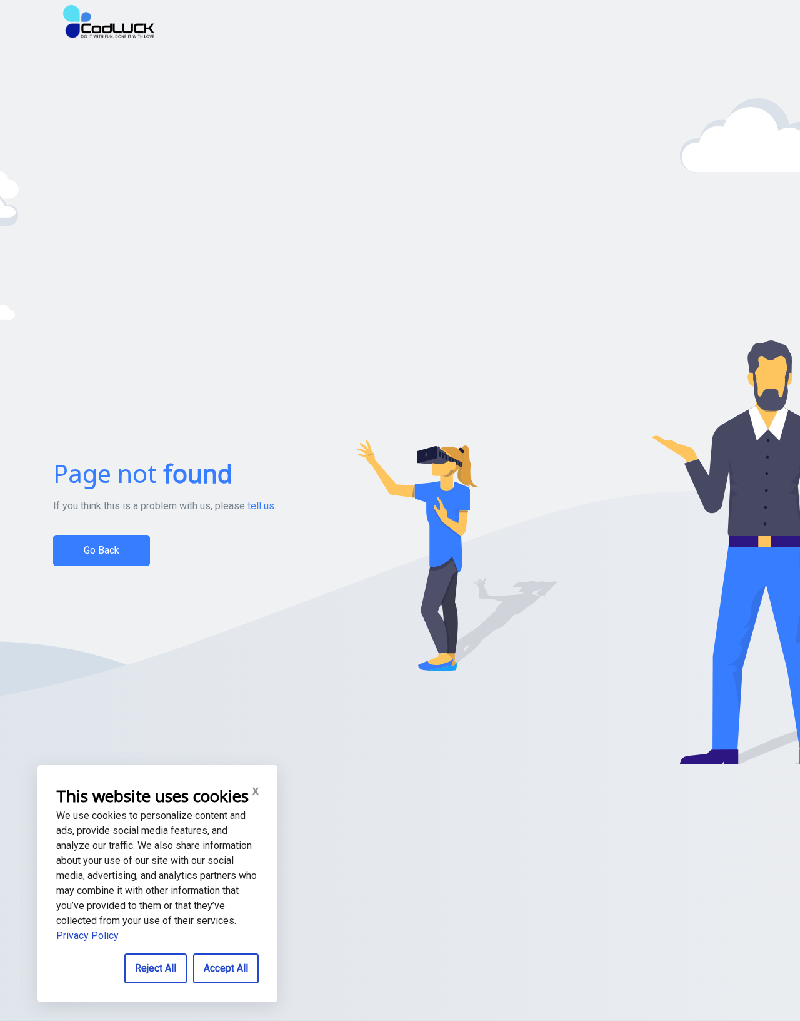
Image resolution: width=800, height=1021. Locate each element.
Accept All (226, 968)
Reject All (155, 968)
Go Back (101, 550)
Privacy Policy (87, 936)
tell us (261, 506)
